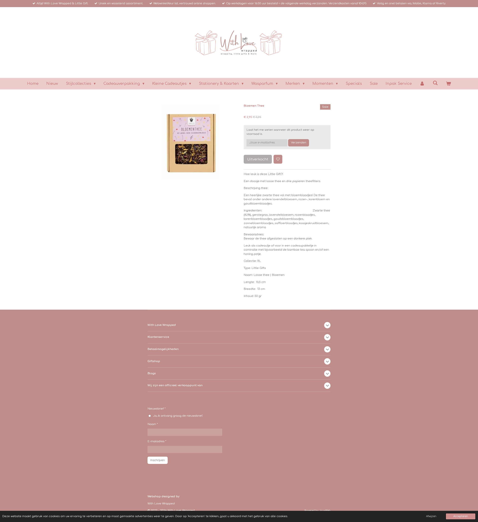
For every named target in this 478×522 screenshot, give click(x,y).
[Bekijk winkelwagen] (448, 84)
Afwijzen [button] (431, 516)
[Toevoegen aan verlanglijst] (278, 159)
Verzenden (298, 142)
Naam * (153, 424)
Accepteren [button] (460, 516)
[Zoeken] (435, 83)
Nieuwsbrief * (157, 408)
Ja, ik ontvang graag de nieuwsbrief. (178, 415)
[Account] (422, 84)
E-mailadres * (157, 441)
